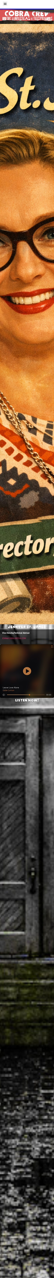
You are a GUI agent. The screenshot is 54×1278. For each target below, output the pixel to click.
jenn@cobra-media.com (14, 638)
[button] (5, 3)
